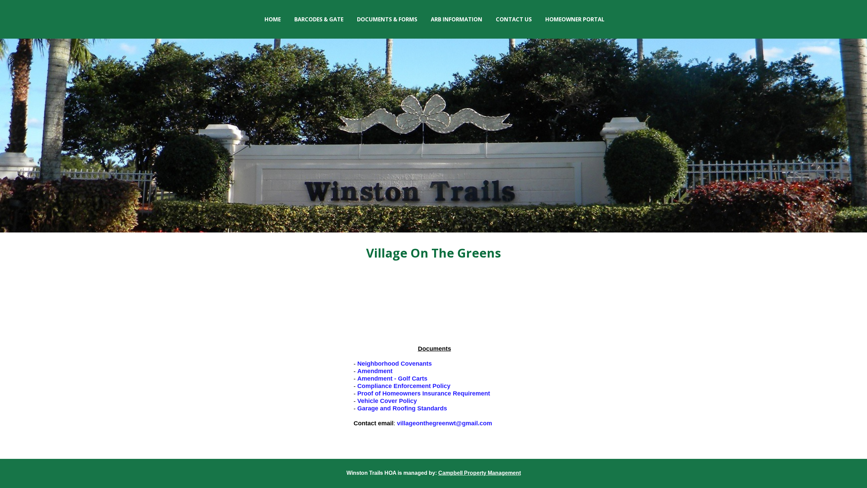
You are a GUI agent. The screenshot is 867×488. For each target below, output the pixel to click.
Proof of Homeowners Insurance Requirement (423, 393)
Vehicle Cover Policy (387, 401)
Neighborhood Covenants (394, 363)
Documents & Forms (387, 19)
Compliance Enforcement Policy (403, 386)
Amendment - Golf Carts (392, 378)
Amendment (375, 371)
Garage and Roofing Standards (402, 408)
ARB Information (456, 19)
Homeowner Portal (575, 19)
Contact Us (514, 19)
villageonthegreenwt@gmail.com (444, 423)
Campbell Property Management (479, 473)
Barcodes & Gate (318, 19)
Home (273, 19)
